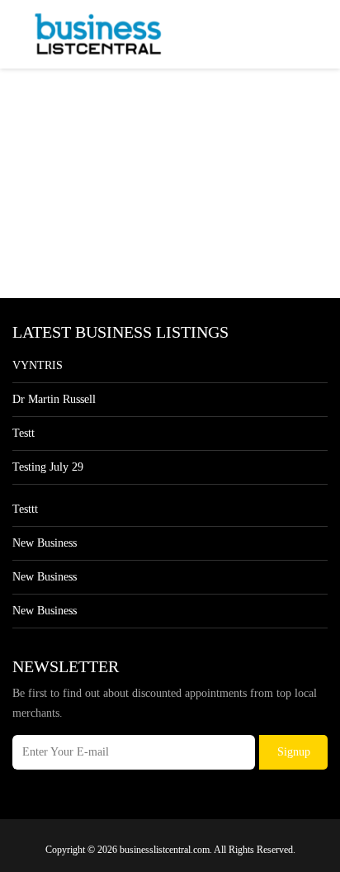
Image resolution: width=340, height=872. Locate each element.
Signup (293, 752)
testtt (25, 509)
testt (23, 433)
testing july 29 (47, 467)
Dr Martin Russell (54, 399)
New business (44, 543)
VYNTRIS (37, 365)
